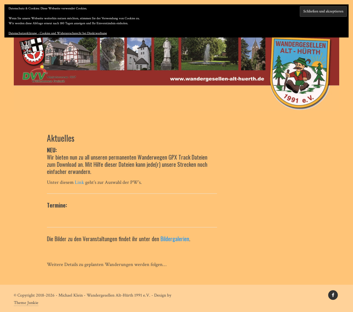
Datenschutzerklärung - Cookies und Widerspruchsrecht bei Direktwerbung (58, 33)
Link (79, 182)
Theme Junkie (26, 303)
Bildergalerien (175, 239)
